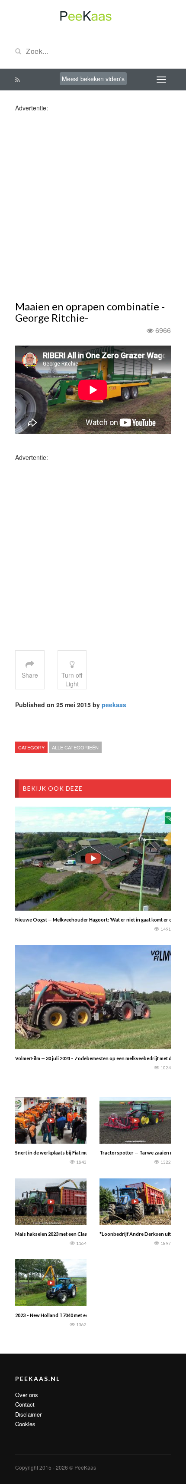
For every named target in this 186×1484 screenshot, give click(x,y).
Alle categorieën (75, 747)
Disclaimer (28, 1414)
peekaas (114, 704)
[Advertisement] (93, 205)
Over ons (26, 1395)
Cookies (25, 1424)
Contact (25, 1404)
